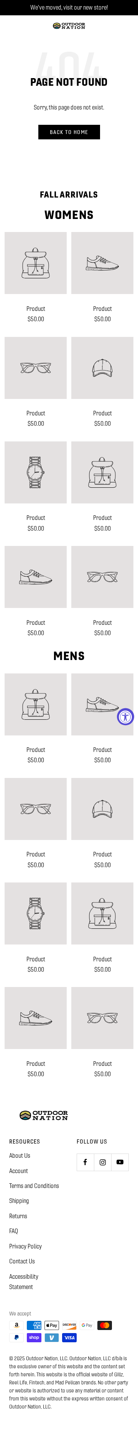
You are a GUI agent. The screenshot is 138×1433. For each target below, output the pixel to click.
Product (35, 308)
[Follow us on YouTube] (119, 1162)
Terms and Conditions (34, 1186)
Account (18, 1171)
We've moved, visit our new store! (69, 7)
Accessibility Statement (23, 1282)
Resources (24, 1141)
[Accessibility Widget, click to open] (125, 716)
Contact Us (22, 1261)
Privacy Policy (25, 1246)
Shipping (19, 1200)
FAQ (13, 1231)
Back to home (69, 132)
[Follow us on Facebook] (85, 1162)
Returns (18, 1216)
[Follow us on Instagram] (102, 1162)
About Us (19, 1155)
